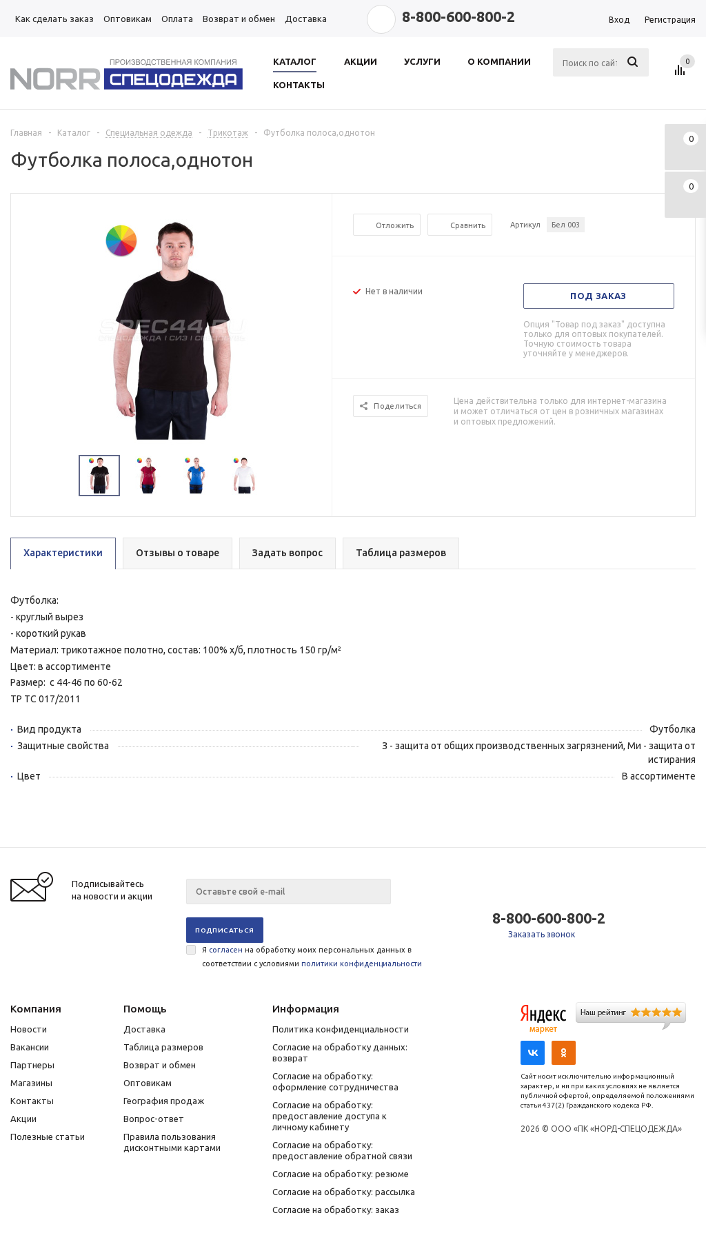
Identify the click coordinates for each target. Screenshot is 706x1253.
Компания (35, 1009)
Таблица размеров (163, 1047)
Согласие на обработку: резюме (340, 1174)
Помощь (144, 1009)
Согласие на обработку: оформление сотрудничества (335, 1081)
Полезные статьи (47, 1136)
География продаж (163, 1101)
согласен (226, 950)
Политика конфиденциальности (340, 1029)
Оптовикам (147, 1083)
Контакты (32, 1101)
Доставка (144, 1029)
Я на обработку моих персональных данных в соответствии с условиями (312, 957)
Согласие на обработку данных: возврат (339, 1052)
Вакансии (29, 1047)
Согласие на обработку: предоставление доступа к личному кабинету (329, 1116)
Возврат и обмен (159, 1065)
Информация (305, 1009)
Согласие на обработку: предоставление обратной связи (342, 1150)
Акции (23, 1118)
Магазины (31, 1083)
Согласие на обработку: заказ (335, 1209)
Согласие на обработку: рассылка (343, 1191)
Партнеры (32, 1065)
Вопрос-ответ (153, 1118)
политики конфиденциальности (361, 963)
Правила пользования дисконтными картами (172, 1142)
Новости (28, 1029)
